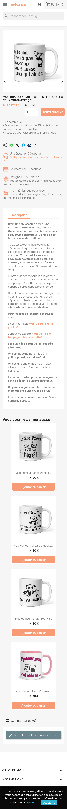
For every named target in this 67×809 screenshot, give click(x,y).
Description (19, 215)
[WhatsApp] (11, 145)
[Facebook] (23, 145)
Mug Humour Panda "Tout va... (33, 618)
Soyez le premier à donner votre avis (35, 735)
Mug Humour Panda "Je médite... (33, 545)
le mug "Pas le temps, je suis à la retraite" (29, 335)
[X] (17, 145)
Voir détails (33, 802)
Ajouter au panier (53, 112)
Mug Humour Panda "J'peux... (33, 691)
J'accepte (49, 802)
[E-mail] (29, 145)
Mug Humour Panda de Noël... (34, 472)
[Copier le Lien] (35, 145)
